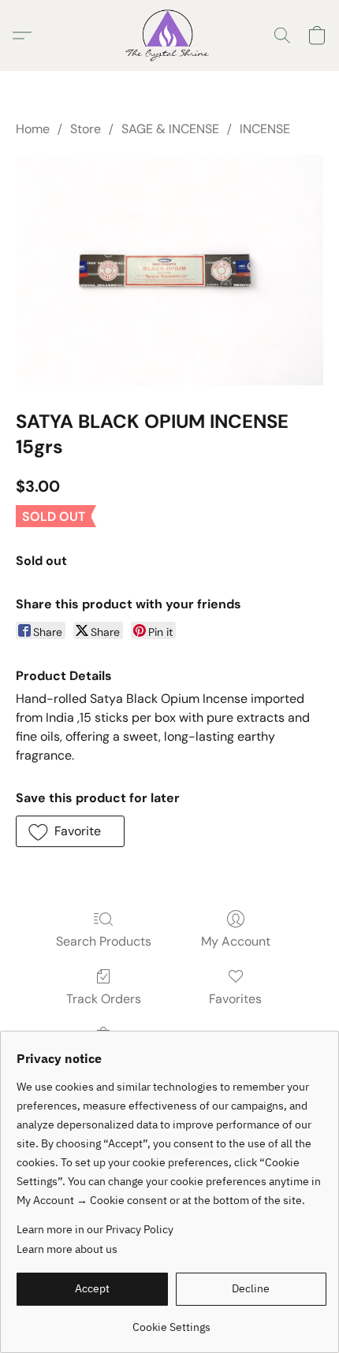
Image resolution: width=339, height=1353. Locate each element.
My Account (235, 941)
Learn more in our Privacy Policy (95, 1229)
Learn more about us (67, 1249)
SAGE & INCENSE (170, 129)
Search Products (103, 941)
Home (33, 129)
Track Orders (103, 999)
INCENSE (265, 129)
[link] (171, 1321)
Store (85, 129)
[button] (169, 35)
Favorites (235, 999)
